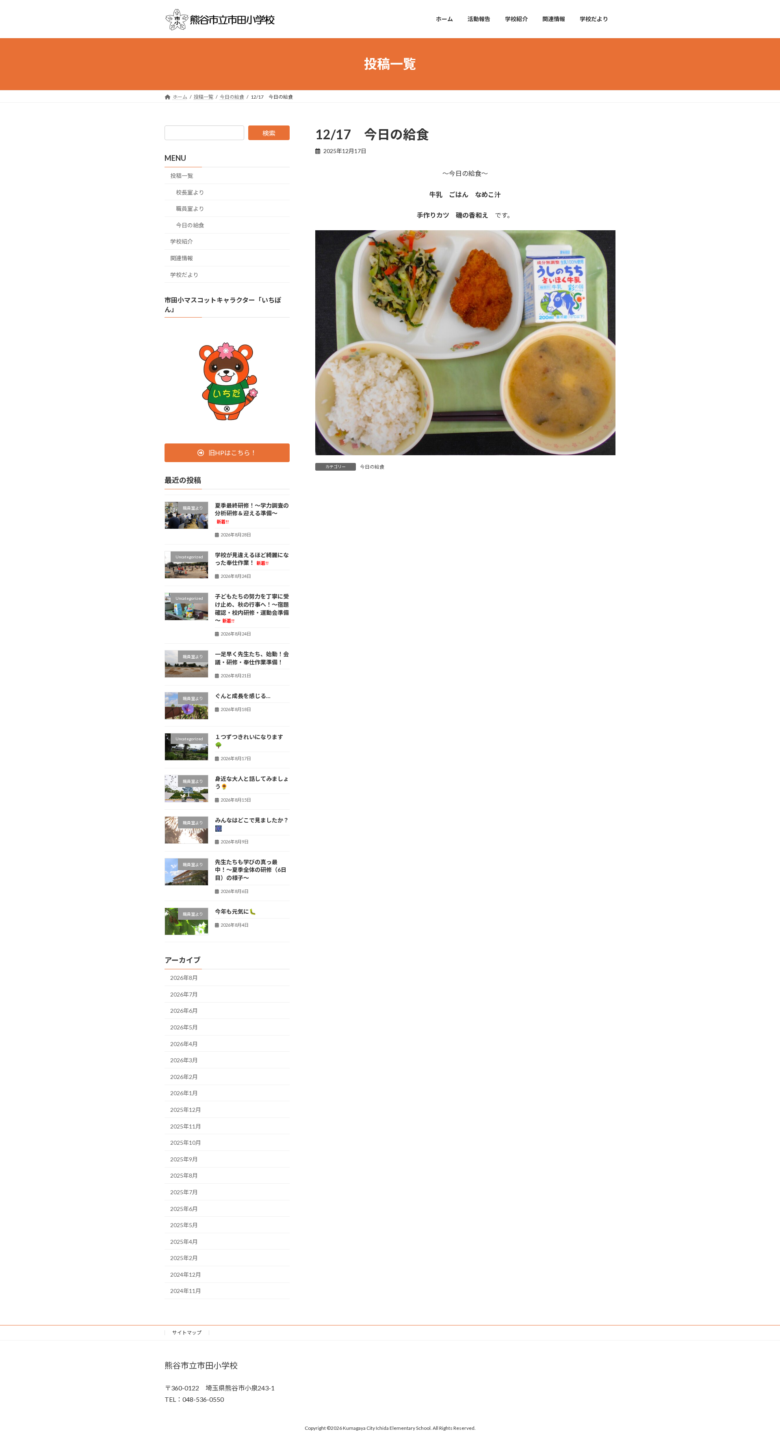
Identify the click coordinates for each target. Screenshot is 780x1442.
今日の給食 (372, 467)
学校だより (184, 274)
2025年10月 (185, 1142)
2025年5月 (184, 1224)
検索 (268, 133)
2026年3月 (184, 1060)
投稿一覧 (181, 175)
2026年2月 (184, 1076)
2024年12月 (185, 1274)
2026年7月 (184, 993)
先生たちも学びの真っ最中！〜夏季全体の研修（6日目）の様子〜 (250, 869)
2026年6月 (184, 1010)
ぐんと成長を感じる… (243, 695)
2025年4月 (184, 1241)
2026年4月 (184, 1043)
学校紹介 (181, 241)
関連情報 (181, 258)
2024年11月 (185, 1290)
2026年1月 (184, 1093)
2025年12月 (185, 1109)
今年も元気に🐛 (235, 911)
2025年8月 (184, 1175)
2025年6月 (184, 1208)
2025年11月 (185, 1125)
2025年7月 (184, 1192)
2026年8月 (184, 977)
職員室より (190, 208)
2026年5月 (184, 1027)
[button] (227, 452)
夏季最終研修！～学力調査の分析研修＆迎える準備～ (252, 513)
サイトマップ (187, 1333)
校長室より (190, 191)
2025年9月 (184, 1158)
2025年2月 (184, 1257)
